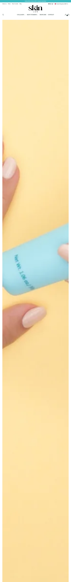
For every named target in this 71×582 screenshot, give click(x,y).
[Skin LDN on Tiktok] (52, 4)
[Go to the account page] (65, 14)
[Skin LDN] (35, 8)
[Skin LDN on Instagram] (50, 4)
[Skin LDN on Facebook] (49, 4)
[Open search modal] (3, 14)
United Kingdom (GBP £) (62, 3)
